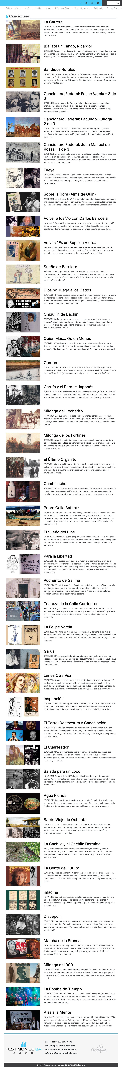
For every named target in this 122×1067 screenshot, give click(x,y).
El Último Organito (60, 459)
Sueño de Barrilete (60, 266)
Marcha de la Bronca (62, 940)
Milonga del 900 (58, 964)
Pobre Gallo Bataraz (61, 507)
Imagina (51, 892)
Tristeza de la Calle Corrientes (71, 603)
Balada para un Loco (62, 771)
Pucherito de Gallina (62, 580)
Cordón (50, 362)
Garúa (49, 651)
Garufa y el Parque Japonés (68, 386)
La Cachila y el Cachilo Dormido (72, 844)
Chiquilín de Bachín (61, 314)
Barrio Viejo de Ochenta (65, 819)
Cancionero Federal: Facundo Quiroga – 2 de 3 (79, 121)
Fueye (49, 170)
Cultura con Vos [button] (13, 8)
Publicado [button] (99, 8)
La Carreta (53, 22)
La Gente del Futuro (61, 868)
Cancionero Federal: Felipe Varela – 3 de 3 (80, 96)
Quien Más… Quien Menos (67, 338)
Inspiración (54, 698)
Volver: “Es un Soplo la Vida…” (70, 242)
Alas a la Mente (57, 1012)
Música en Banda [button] (63, 8)
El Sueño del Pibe (59, 532)
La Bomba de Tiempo (63, 989)
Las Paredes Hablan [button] (33, 8)
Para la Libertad (58, 556)
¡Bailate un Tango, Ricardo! (68, 46)
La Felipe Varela (58, 627)
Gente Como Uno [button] (82, 8)
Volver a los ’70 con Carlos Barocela (76, 218)
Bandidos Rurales (59, 69)
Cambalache (55, 483)
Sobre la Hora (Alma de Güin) (70, 194)
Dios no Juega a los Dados (67, 290)
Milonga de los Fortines (65, 435)
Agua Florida (55, 795)
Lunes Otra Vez (57, 675)
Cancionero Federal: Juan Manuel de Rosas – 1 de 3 (77, 146)
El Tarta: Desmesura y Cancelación (75, 723)
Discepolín (53, 916)
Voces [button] (49, 8)
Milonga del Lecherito (63, 411)
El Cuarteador (56, 747)
